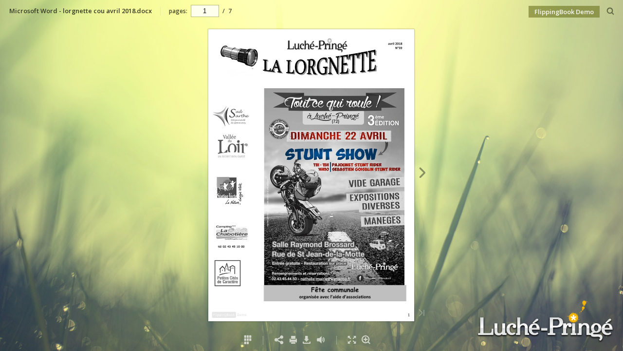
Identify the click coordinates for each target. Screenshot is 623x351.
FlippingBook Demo (564, 11)
